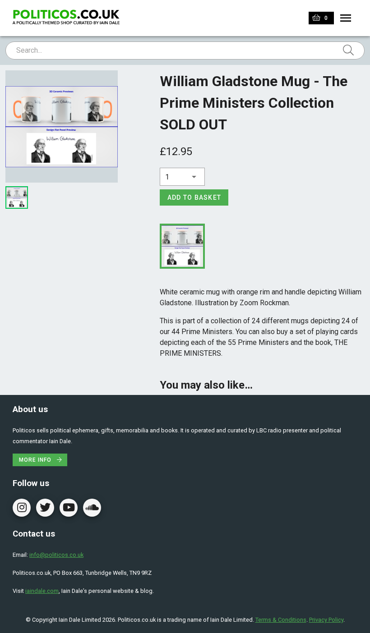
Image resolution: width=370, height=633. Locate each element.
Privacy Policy (326, 619)
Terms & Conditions (280, 619)
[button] (182, 177)
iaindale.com (42, 590)
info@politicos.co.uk (56, 554)
